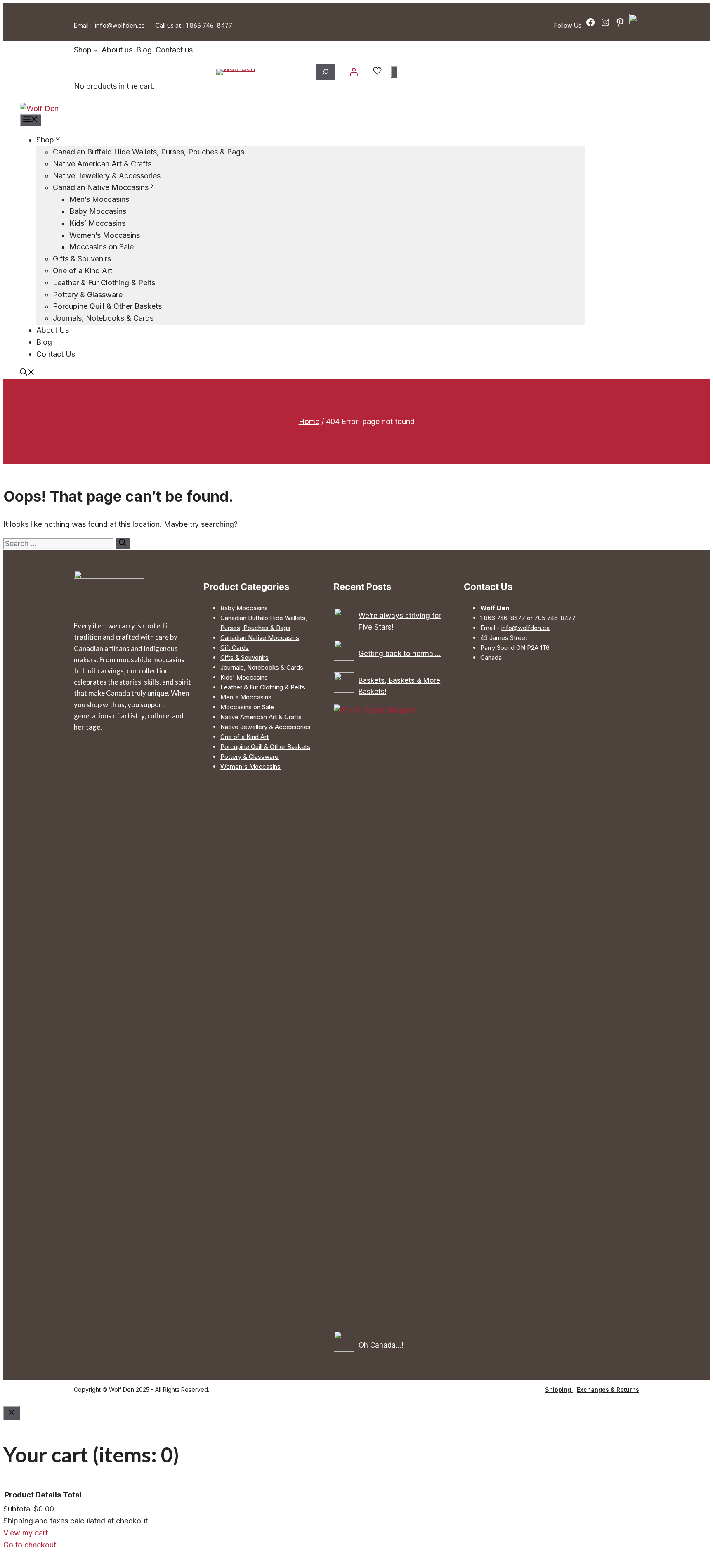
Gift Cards (234, 647)
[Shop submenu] (96, 50)
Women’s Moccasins (104, 235)
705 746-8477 (555, 618)
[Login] (353, 72)
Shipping (559, 1389)
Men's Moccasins (246, 697)
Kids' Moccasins (244, 677)
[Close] (11, 1413)
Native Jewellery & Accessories (107, 175)
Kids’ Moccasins (97, 223)
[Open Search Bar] (27, 373)
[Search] (123, 543)
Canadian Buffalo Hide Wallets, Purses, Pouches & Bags (148, 151)
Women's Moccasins (250, 766)
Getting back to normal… (400, 653)
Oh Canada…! (381, 1345)
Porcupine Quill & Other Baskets (107, 306)
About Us (52, 330)
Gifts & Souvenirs (82, 258)
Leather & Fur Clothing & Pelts (104, 282)
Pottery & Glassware (88, 294)
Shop (45, 139)
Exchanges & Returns (608, 1389)
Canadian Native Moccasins (101, 187)
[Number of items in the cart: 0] (394, 72)
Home (309, 421)
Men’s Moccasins (99, 199)
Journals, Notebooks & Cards (103, 318)
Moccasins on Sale (101, 246)
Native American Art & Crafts (102, 163)
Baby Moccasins (97, 211)
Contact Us (55, 354)
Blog (44, 342)
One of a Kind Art (82, 270)
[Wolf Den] (39, 108)
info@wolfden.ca (120, 25)
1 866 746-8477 (209, 25)
